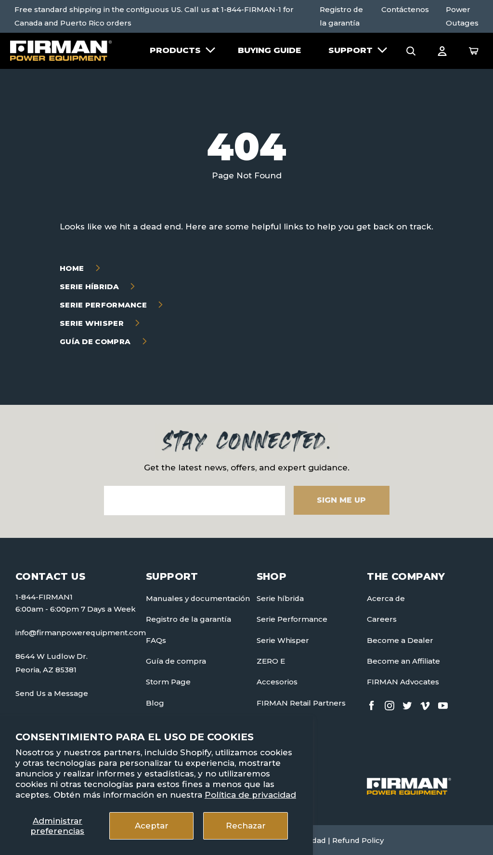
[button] (411, 50)
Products (175, 50)
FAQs (156, 640)
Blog (155, 703)
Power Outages (462, 16)
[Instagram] (389, 704)
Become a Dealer (400, 640)
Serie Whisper (93, 323)
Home (73, 268)
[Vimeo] (425, 704)
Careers (382, 619)
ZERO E (271, 661)
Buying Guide (269, 50)
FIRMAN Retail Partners (301, 703)
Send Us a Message (51, 693)
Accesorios (277, 681)
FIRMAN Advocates (403, 681)
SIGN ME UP (341, 500)
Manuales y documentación (198, 598)
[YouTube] (443, 704)
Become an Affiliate (403, 661)
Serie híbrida (90, 286)
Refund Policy (358, 840)
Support (350, 50)
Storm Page (168, 681)
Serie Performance (104, 304)
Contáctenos (405, 9)
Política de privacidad (250, 795)
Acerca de (386, 598)
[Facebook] (371, 704)
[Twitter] (407, 704)
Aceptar (152, 825)
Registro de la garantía (341, 16)
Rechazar (246, 825)
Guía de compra (96, 341)
